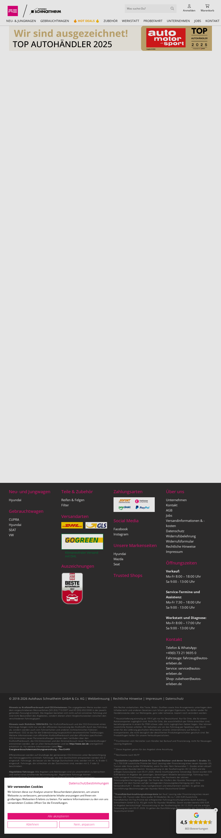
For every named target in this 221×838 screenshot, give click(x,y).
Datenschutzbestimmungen (89, 783)
